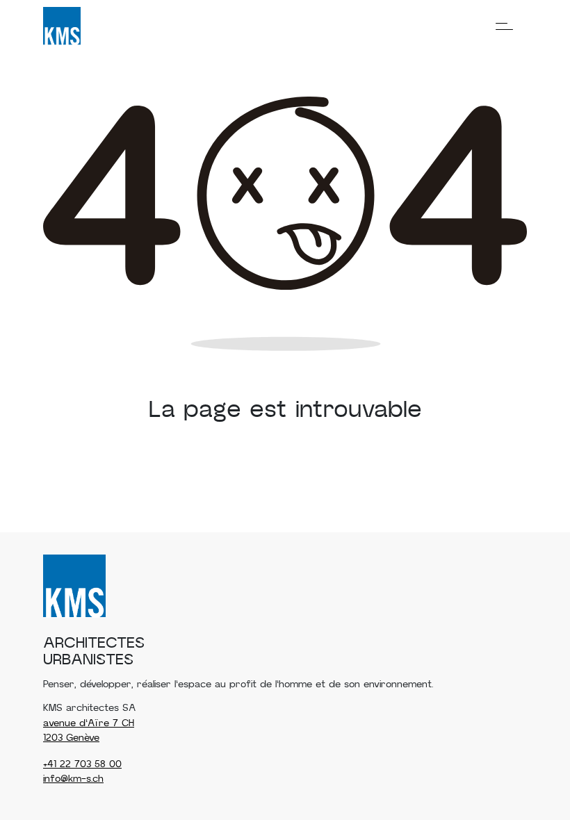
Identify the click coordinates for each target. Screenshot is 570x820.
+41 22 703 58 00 (82, 764)
